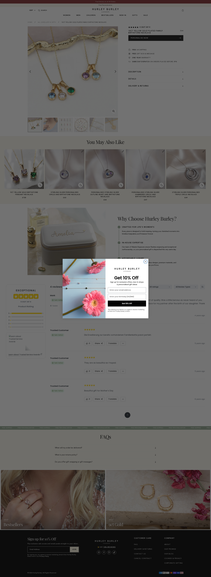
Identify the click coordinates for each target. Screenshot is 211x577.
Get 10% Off (127, 303)
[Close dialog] (145, 262)
